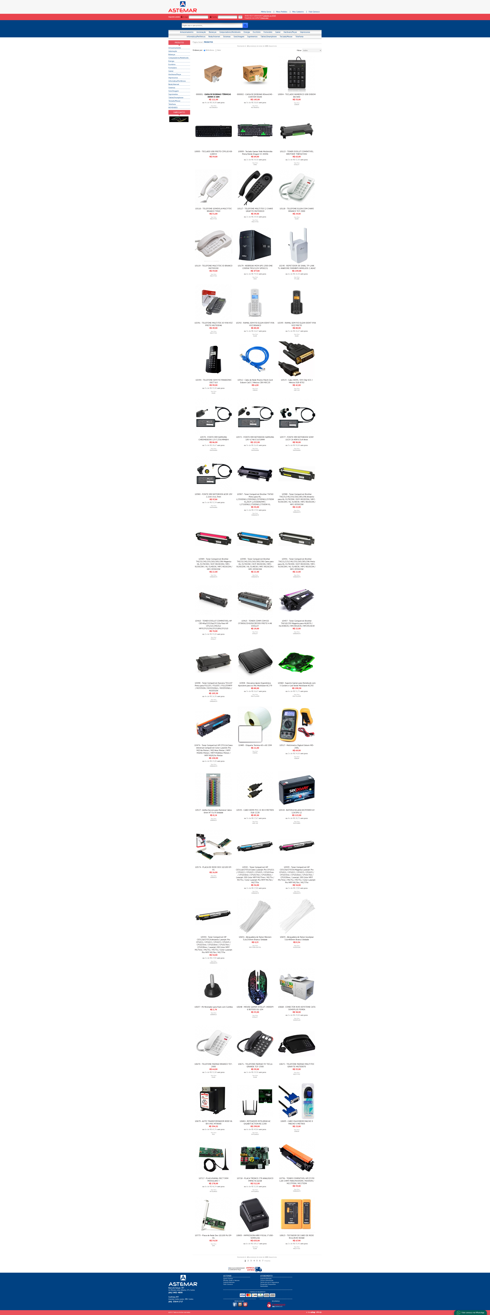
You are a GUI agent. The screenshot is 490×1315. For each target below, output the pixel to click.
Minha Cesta (266, 11)
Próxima (267, 1261)
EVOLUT (296, 165)
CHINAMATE (255, 515)
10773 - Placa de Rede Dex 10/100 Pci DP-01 (213, 1236)
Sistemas (227, 36)
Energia (247, 32)
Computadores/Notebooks (230, 32)
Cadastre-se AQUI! (269, 16)
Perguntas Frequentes (268, 1284)
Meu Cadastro (298, 11)
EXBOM (296, 104)
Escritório (257, 32)
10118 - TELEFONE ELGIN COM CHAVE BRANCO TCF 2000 (297, 209)
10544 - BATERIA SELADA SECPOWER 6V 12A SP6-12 (297, 811)
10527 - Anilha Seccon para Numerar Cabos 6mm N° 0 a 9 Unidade (213, 811)
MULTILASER (255, 696)
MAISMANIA (213, 450)
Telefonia (299, 36)
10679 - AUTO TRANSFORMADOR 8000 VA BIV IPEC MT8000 (213, 1122)
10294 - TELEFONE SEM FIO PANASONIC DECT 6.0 (213, 381)
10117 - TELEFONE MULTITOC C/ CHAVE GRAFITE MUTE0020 (255, 209)
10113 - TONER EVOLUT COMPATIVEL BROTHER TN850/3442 (297, 152)
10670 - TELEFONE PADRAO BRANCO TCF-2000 (213, 1065)
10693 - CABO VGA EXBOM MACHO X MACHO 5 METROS (296, 1122)
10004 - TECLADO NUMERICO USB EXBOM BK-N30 (297, 95)
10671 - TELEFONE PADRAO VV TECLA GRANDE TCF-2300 (255, 1065)
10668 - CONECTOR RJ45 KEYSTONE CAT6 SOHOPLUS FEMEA (296, 1008)
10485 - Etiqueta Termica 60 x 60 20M (255, 745)
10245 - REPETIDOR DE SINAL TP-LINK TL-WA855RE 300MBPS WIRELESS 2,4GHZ (297, 266)
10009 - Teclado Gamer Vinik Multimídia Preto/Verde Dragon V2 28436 (255, 152)
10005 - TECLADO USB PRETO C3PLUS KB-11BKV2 (213, 152)
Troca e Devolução (266, 1280)
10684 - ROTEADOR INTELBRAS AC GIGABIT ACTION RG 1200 (255, 1122)
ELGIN (296, 219)
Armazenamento (186, 32)
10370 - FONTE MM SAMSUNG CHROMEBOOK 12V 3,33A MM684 (214, 438)
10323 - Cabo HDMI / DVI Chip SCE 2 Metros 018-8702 (297, 381)
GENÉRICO (213, 820)
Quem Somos (228, 1278)
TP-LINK (296, 279)
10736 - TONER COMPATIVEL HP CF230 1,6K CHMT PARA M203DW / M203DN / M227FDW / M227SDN (296, 1181)
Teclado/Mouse (286, 36)
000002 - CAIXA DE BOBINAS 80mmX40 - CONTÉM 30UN (255, 95)
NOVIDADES (173, 107)
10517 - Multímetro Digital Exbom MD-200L (296, 746)
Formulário (268, 32)
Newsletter (264, 1286)
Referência (210, 50)
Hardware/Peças (290, 32)
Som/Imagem (239, 36)
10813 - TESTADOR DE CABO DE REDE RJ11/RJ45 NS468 (297, 1236)
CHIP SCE (297, 390)
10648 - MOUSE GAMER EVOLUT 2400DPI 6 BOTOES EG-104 (255, 1008)
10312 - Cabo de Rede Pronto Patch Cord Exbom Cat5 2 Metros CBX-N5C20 (255, 381)
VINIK (255, 165)
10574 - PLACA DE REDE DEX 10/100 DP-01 (213, 868)
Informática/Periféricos (196, 36)
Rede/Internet (214, 36)
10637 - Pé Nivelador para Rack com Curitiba (213, 1007)
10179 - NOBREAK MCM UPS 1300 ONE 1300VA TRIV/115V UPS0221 (255, 266)
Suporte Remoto (229, 1282)
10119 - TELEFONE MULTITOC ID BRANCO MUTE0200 (213, 266)
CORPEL (255, 753)
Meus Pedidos (281, 11)
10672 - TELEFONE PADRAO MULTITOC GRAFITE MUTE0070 (296, 1065)
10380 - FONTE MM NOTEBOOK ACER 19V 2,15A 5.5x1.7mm (213, 495)
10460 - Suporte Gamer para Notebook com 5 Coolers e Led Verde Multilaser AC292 (297, 684)
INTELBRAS (255, 1134)
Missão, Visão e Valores (231, 1280)
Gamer (278, 32)
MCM (255, 279)
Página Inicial (198, 42)
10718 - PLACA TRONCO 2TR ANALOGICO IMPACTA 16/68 (255, 1179)
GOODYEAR (296, 947)
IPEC (213, 1134)
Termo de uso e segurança (269, 1282)
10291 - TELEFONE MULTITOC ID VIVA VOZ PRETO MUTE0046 (213, 324)
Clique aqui (264, 18)
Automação (201, 32)
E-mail (185, 17)
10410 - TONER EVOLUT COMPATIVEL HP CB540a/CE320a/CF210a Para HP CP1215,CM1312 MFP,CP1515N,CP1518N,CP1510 (213, 624)
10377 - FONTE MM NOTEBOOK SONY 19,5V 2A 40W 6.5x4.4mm (297, 438)
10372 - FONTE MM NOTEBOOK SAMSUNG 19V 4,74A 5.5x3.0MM (255, 438)
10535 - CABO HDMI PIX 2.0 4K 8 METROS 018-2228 (255, 811)
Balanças (212, 32)
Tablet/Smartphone (269, 36)
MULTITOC (213, 219)
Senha (214, 17)
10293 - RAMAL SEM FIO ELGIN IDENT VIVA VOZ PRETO (297, 324)
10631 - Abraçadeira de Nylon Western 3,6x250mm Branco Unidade (255, 938)
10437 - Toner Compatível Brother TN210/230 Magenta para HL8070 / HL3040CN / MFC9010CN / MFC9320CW (297, 623)
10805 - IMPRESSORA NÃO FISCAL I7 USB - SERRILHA (255, 1236)
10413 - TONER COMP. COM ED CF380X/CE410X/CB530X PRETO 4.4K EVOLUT (255, 623)
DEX (213, 1246)
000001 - (213, 95)
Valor (219, 50)
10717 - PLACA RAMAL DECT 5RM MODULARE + (213, 1179)
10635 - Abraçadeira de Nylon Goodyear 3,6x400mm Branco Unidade (297, 938)
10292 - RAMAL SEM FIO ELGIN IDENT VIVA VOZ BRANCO (255, 324)
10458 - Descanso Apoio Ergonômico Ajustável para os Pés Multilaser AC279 (255, 684)
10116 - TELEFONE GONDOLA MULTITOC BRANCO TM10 (213, 209)
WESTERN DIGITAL (255, 947)
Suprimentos (252, 36)
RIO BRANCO (214, 107)
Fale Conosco (314, 11)
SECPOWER (296, 823)
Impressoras (305, 32)
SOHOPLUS (296, 1020)
